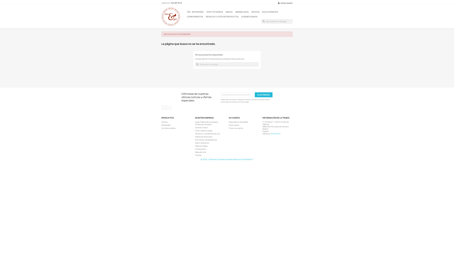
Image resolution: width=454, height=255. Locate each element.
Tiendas (198, 155)
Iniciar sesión (234, 125)
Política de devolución (204, 137)
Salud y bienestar (202, 143)
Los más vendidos (168, 128)
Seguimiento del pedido (238, 122)
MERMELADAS (242, 12)
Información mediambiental (206, 140)
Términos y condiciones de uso (207, 134)
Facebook (164, 107)
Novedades (166, 125)
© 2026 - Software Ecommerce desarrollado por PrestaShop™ (227, 159)
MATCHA (255, 12)
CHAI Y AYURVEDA (214, 12)
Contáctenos (200, 149)
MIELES (229, 12)
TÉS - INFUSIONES (195, 12)
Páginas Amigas (201, 146)
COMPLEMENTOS (195, 16)
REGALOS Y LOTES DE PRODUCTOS (222, 16)
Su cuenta (234, 118)
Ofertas (164, 122)
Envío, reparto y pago (203, 131)
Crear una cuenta (236, 128)
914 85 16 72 (176, 3)
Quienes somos (249, 16)
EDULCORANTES (270, 12)
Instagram (169, 107)
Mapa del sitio (200, 152)
